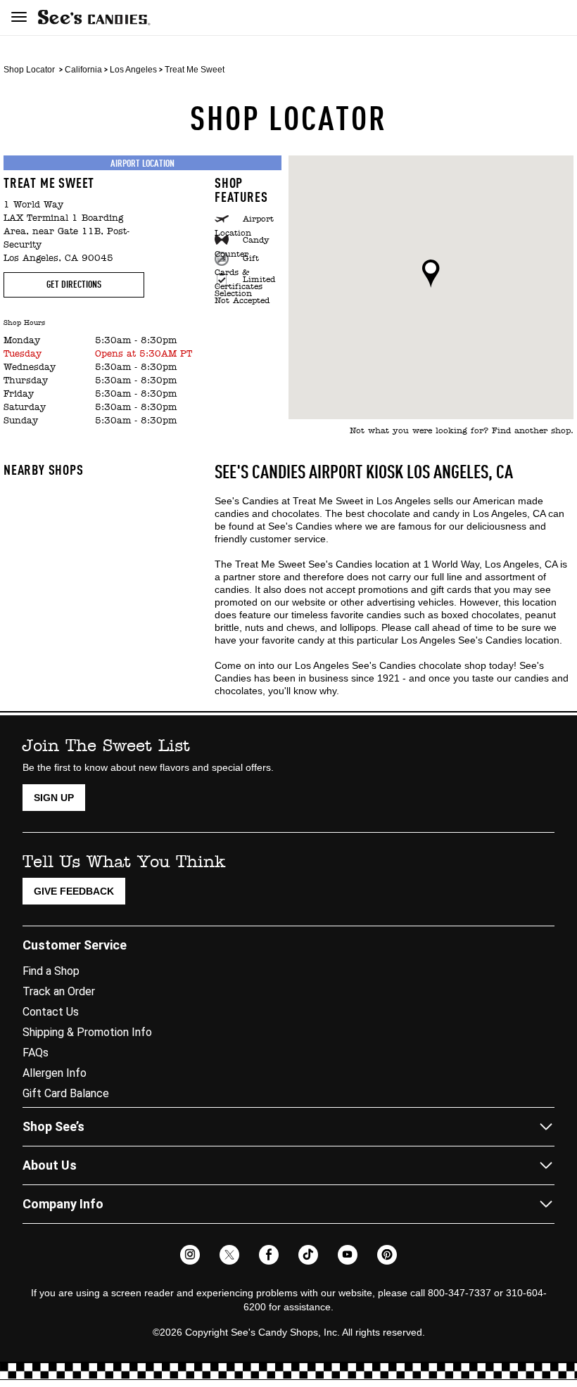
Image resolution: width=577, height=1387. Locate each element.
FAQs (36, 1052)
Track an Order (59, 991)
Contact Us (51, 1011)
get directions (73, 285)
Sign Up (54, 797)
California (83, 70)
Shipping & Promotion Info (87, 1032)
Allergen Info (55, 1073)
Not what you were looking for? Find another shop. (461, 431)
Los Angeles (133, 70)
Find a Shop (51, 971)
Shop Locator (29, 70)
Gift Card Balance (66, 1093)
